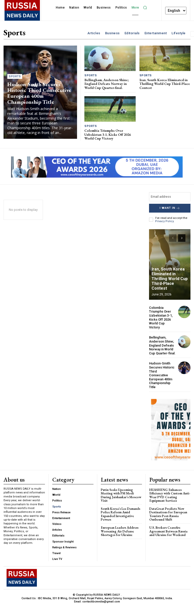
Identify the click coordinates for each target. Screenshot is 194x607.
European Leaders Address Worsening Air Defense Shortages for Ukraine (119, 531)
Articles (93, 33)
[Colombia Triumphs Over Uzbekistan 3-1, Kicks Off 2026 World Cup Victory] (110, 109)
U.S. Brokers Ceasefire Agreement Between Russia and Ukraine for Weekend (168, 531)
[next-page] (181, 238)
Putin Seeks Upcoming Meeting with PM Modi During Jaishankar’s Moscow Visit (121, 495)
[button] (145, 7)
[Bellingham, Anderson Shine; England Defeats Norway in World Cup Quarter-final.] (110, 58)
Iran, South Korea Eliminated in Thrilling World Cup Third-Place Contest (164, 84)
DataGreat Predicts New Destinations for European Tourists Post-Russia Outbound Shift (168, 514)
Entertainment (155, 33)
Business (112, 33)
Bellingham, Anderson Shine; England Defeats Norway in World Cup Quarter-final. (106, 84)
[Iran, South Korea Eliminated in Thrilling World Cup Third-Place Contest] (165, 58)
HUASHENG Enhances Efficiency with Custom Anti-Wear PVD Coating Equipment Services (169, 495)
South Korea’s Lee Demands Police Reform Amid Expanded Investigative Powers (120, 514)
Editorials (132, 33)
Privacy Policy (164, 221)
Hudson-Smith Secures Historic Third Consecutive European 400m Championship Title (39, 93)
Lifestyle (179, 33)
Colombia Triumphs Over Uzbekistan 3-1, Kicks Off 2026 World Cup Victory (107, 134)
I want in (167, 208)
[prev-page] (172, 238)
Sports (15, 76)
